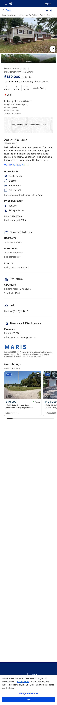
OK (28, 699)
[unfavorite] (38, 374)
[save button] (47, 10)
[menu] (6, 3)
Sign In (48, 4)
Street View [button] (28, 61)
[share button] (51, 10)
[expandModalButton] (52, 49)
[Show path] (24, 69)
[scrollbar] (30, 418)
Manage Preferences (28, 693)
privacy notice (23, 681)
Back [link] (8, 10)
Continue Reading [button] (14, 165)
